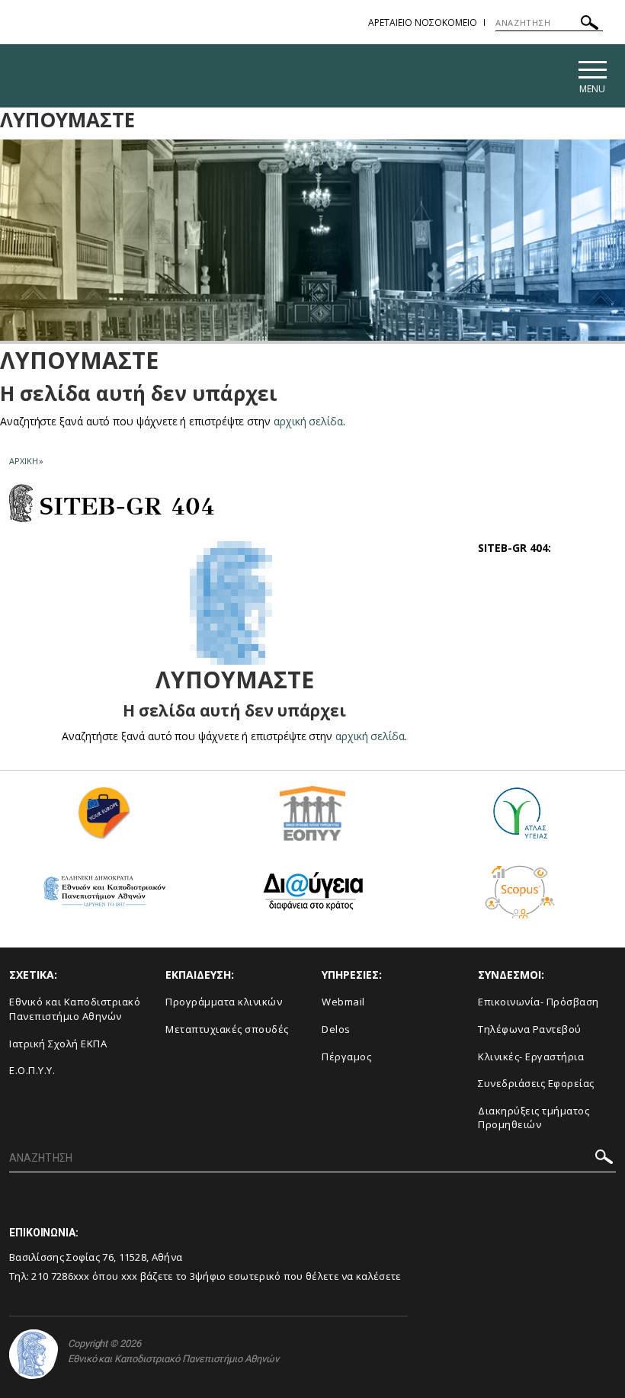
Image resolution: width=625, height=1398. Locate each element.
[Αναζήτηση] (589, 24)
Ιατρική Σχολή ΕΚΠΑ (58, 1043)
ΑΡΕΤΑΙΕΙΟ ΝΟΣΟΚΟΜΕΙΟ (422, 22)
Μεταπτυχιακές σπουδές (227, 1029)
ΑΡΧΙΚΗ (23, 461)
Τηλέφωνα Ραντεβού (530, 1029)
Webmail (343, 1001)
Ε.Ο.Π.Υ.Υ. (32, 1070)
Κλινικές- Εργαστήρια (531, 1056)
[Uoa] (33, 1354)
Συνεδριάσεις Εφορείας (536, 1083)
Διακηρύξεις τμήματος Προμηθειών (533, 1118)
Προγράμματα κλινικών (223, 1001)
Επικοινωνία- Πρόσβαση (538, 1001)
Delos (336, 1029)
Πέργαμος (346, 1056)
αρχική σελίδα (308, 421)
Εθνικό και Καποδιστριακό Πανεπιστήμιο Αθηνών (74, 1009)
